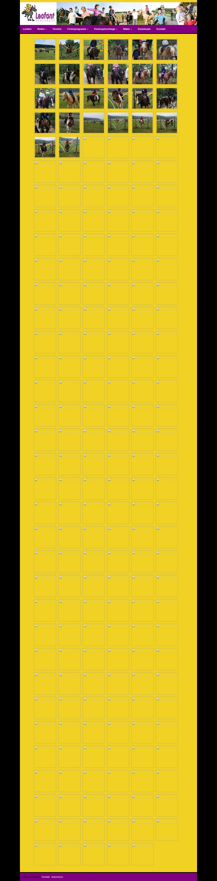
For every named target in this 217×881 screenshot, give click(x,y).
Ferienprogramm (77, 29)
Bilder (126, 29)
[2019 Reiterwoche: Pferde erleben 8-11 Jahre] (45, 49)
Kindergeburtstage (105, 29)
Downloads (144, 29)
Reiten (41, 29)
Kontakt (160, 29)
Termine (57, 29)
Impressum (57, 877)
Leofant (27, 29)
